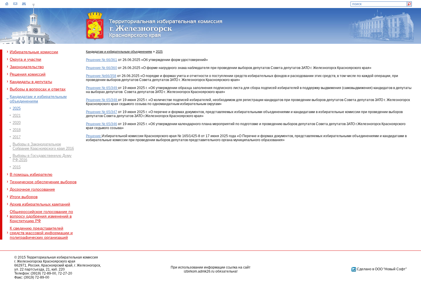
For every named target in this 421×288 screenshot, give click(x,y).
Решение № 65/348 (102, 100)
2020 (17, 123)
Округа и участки (25, 59)
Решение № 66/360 (101, 68)
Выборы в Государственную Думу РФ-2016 (42, 157)
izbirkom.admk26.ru (199, 271)
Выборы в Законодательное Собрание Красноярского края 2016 (43, 146)
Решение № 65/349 (101, 88)
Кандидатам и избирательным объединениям (38, 98)
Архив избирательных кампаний (40, 204)
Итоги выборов (24, 196)
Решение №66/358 (101, 76)
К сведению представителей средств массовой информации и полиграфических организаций (41, 233)
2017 (17, 137)
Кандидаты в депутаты (31, 81)
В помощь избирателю (31, 174)
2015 (17, 167)
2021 (17, 115)
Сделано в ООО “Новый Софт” (382, 269)
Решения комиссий (28, 74)
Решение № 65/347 (101, 112)
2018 (17, 130)
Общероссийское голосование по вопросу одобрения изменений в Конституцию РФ (41, 216)
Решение (94, 136)
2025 (17, 108)
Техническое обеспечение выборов (43, 181)
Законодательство (27, 66)
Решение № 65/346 (101, 124)
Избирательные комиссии (34, 52)
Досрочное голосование (32, 189)
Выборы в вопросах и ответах (38, 89)
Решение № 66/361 (101, 60)
